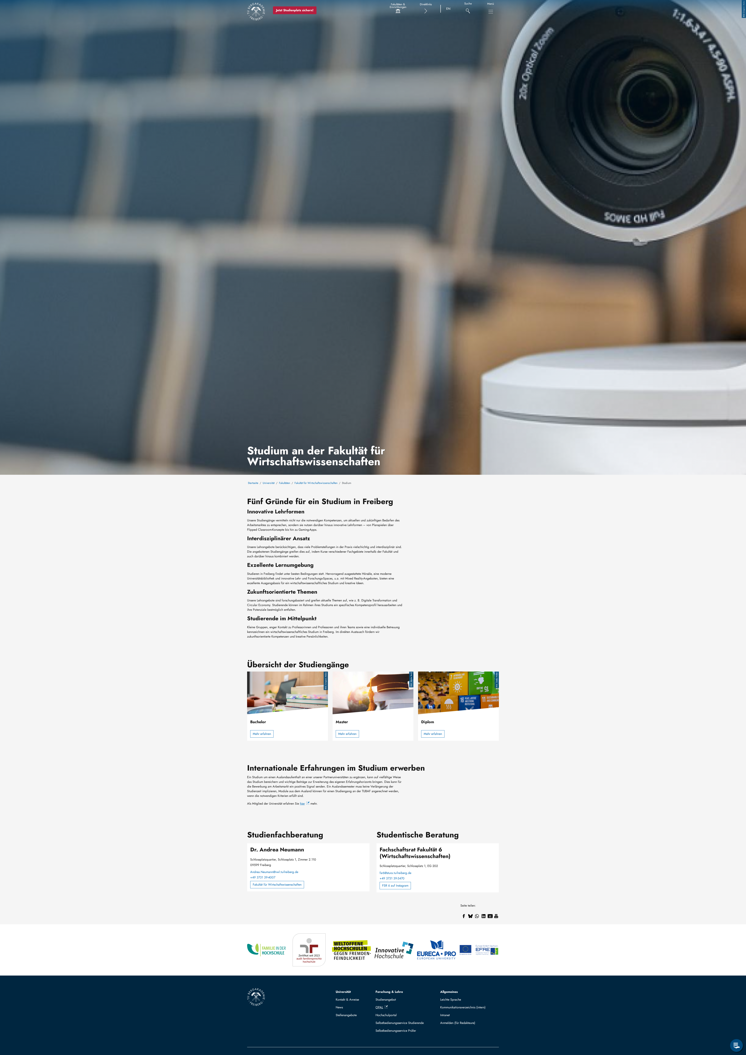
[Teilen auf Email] (490, 916)
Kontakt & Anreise (347, 999)
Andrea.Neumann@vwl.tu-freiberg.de (274, 872)
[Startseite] (256, 11)
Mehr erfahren (262, 734)
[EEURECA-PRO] (437, 949)
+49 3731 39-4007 (262, 877)
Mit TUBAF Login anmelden (468, 1023)
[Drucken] (496, 916)
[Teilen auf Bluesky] (470, 916)
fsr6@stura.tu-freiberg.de (395, 873)
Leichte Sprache (450, 999)
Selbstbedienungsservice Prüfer (396, 1030)
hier (302, 803)
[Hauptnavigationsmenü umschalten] (490, 11)
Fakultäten (284, 483)
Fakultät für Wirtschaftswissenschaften (316, 483)
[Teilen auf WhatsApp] (476, 916)
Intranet (445, 1015)
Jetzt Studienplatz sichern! (294, 10)
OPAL (379, 1007)
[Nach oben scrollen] (736, 1029)
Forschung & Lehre (389, 992)
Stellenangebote (346, 1015)
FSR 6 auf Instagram (395, 885)
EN (448, 8)
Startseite (253, 483)
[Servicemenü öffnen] (736, 1045)
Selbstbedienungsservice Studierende (400, 1023)
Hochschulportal (386, 1015)
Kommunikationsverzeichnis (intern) (462, 1007)
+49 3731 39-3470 (392, 878)
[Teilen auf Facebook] (463, 916)
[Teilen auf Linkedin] (483, 916)
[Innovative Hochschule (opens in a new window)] (394, 949)
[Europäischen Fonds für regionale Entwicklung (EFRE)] (479, 949)
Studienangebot (386, 999)
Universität (269, 483)
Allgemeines (449, 992)
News (339, 1007)
